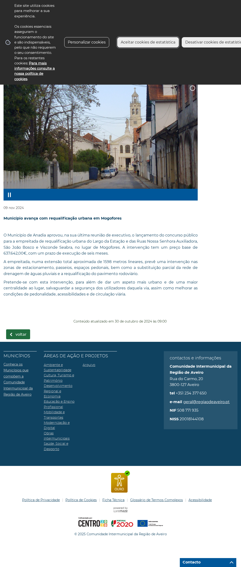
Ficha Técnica (113, 500)
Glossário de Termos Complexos (156, 500)
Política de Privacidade (41, 500)
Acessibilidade (200, 500)
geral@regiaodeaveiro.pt (206, 402)
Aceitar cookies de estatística (148, 42)
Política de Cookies (81, 500)
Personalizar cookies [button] (87, 42)
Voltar (21, 334)
